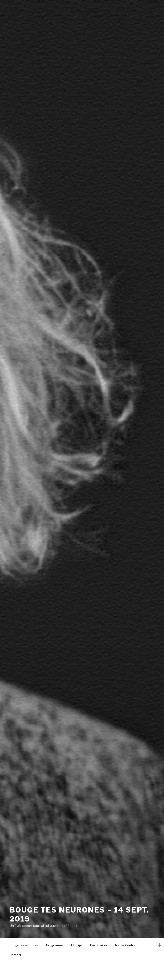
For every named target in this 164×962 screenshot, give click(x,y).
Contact (15, 955)
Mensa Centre (125, 945)
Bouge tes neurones (24, 945)
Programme (55, 945)
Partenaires (98, 945)
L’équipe (77, 945)
